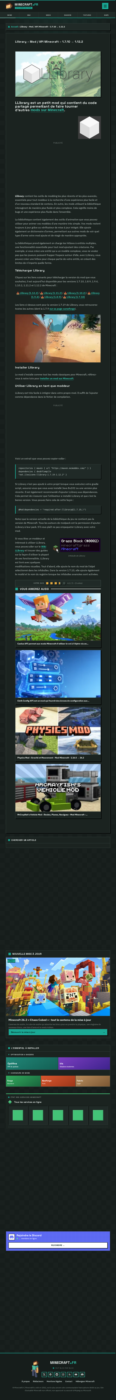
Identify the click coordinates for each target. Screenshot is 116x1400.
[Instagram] (63, 1374)
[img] (17, 1115)
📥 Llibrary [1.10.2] (74, 292)
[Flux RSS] (69, 1374)
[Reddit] (57, 1374)
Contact (68, 1381)
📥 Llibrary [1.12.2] (27, 292)
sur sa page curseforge (62, 308)
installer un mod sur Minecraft (56, 378)
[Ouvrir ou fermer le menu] (105, 6)
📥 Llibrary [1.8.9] (51, 296)
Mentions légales (54, 1381)
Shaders (67, 15)
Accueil (14, 26)
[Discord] (82, 1374)
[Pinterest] (50, 1374)
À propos (26, 1381)
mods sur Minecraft (47, 110)
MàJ (29, 15)
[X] (44, 1374)
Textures (87, 15)
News (9, 15)
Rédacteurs (38, 1381)
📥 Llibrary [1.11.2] (51, 292)
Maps (106, 15)
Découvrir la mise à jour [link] (58, 1032)
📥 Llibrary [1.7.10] (74, 296)
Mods (48, 15)
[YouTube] (76, 1374)
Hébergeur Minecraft (85, 1381)
